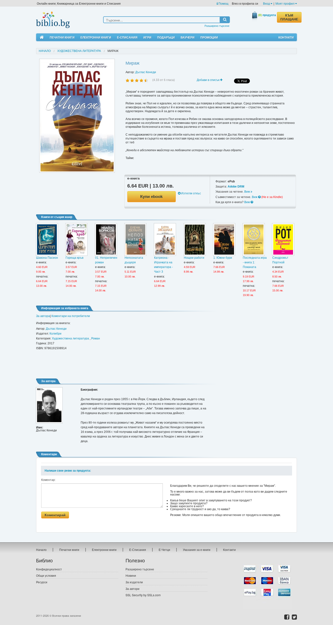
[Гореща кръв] (76, 239)
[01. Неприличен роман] (106, 239)
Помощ (223, 3)
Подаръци (166, 37)
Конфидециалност (49, 569)
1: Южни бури (222, 257)
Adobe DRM (236, 186)
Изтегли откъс (190, 193)
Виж (247, 191)
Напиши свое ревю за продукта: (68, 470)
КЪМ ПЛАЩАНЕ (289, 17)
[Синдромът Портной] (283, 239)
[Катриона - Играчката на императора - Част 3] (165, 239)
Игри (147, 37)
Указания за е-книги (196, 549)
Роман (95, 338)
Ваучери (188, 37)
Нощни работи (194, 257)
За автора (43, 316)
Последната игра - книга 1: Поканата (255, 262)
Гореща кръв (74, 257)
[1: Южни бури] (224, 239)
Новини (131, 575)
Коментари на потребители (70, 316)
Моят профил (285, 3)
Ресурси (41, 582)
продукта (267, 15)
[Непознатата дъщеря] (135, 239)
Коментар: (48, 479)
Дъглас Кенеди (145, 72)
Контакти (286, 37)
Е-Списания (127, 37)
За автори (132, 588)
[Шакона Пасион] (47, 239)
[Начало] (42, 37)
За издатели (134, 582)
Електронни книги (95, 37)
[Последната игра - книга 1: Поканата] (253, 239)
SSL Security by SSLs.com (143, 595)
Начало (45, 51)
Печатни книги (62, 37)
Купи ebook (151, 196)
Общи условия (46, 575)
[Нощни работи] (195, 239)
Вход (267, 3)
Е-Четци (164, 549)
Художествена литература (79, 51)
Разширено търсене (217, 26)
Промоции (209, 37)
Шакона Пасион (47, 257)
